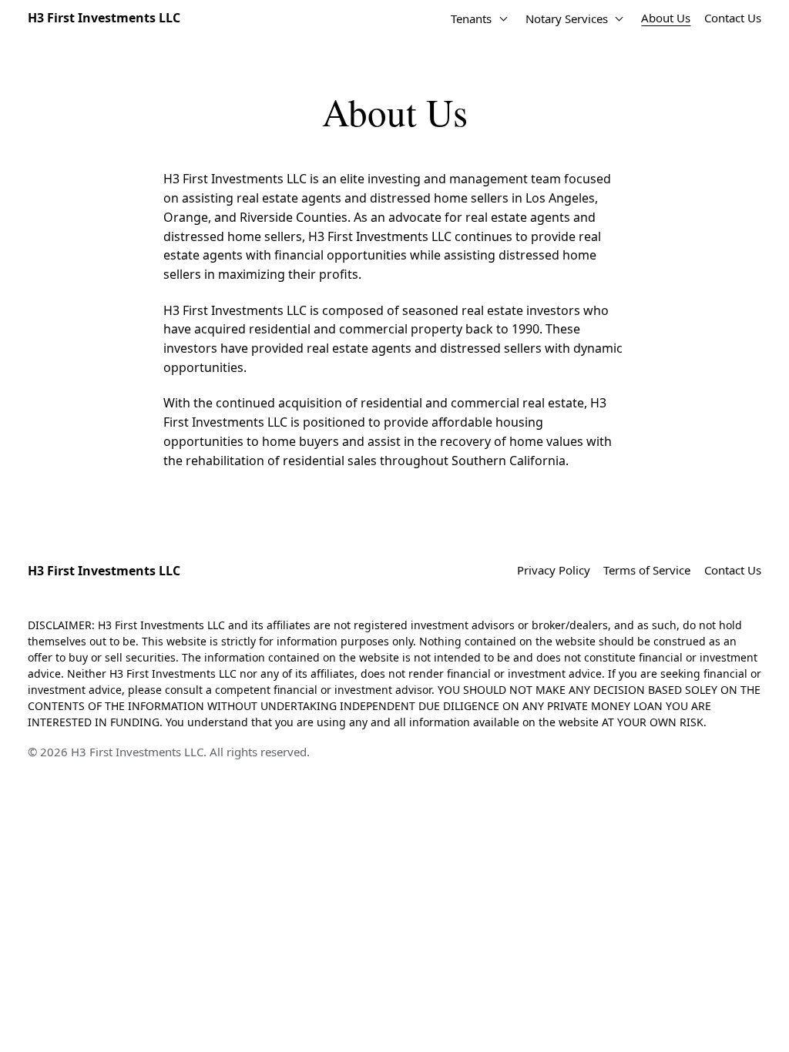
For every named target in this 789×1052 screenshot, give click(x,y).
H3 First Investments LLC (104, 17)
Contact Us (732, 17)
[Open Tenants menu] (503, 18)
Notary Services (566, 18)
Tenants (471, 18)
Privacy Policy (553, 570)
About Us (665, 17)
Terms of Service (646, 570)
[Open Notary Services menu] (619, 18)
